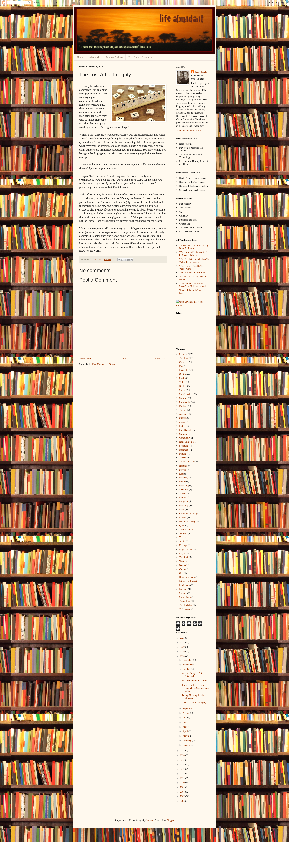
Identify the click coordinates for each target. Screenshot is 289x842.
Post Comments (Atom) (103, 364)
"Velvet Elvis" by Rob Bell (192, 272)
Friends (182, 517)
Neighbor (183, 501)
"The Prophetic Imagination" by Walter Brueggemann (194, 260)
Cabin (182, 569)
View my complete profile (188, 130)
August (186, 712)
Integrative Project (188, 581)
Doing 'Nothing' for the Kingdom (193, 697)
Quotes (182, 374)
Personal (183, 354)
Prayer (182, 553)
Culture (182, 397)
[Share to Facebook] (128, 259)
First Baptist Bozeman (140, 57)
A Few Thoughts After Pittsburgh (193, 674)
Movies (182, 469)
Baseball (183, 565)
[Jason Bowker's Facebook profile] (193, 305)
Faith (181, 425)
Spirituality (184, 401)
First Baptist (185, 429)
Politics (182, 405)
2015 (182, 759)
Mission (183, 417)
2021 (182, 642)
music (182, 421)
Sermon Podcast (114, 57)
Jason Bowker (201, 72)
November (188, 664)
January (187, 744)
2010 (182, 782)
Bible (181, 509)
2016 (182, 755)
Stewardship (185, 597)
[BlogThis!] (122, 259)
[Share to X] (125, 259)
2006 (182, 800)
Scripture (183, 445)
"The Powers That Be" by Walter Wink (191, 267)
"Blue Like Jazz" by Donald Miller (192, 278)
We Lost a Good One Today (195, 680)
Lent (181, 473)
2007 (182, 796)
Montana (183, 589)
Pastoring (183, 477)
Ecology (183, 545)
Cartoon (183, 433)
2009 (182, 787)
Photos (182, 481)
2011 (182, 778)
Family (182, 497)
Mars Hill (183, 370)
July (185, 717)
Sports (182, 390)
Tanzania (183, 457)
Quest (182, 525)
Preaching (184, 485)
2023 (182, 637)
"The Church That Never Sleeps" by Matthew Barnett (192, 285)
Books (182, 386)
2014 (182, 764)
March (186, 735)
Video (182, 382)
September (188, 708)
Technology (184, 601)
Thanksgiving (185, 605)
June (185, 722)
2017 (182, 750)
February (187, 740)
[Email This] (119, 259)
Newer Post (85, 358)
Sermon (183, 593)
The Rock (183, 557)
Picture (182, 453)
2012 (182, 773)
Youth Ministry (186, 461)
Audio (182, 541)
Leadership (184, 585)
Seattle (182, 378)
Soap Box (183, 489)
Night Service (185, 549)
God (181, 573)
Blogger (170, 820)
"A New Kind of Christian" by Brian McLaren (193, 247)
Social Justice (185, 394)
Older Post (160, 358)
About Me (94, 57)
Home (80, 57)
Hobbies (183, 465)
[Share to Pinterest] (131, 259)
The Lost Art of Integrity (194, 702)
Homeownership (187, 577)
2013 (182, 768)
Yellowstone (185, 609)
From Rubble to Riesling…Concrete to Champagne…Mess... (196, 687)
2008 (182, 791)
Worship (183, 533)
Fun (181, 366)
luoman (149, 820)
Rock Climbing (186, 441)
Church (182, 362)
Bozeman (183, 449)
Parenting (183, 505)
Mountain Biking (187, 521)
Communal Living (188, 513)
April (185, 731)
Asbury (182, 413)
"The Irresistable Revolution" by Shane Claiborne (193, 254)
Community (184, 437)
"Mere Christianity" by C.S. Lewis (192, 291)
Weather (183, 561)
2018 (182, 656)
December (188, 659)
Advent (182, 493)
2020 (182, 646)
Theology (183, 358)
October (187, 669)
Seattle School (186, 529)
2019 (182, 651)
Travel (182, 409)
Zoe (181, 537)
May (185, 726)
